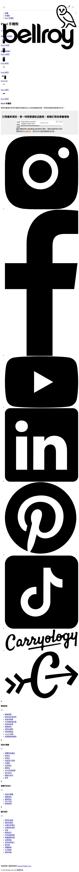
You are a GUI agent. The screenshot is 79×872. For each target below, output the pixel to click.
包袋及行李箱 (10, 760)
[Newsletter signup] (68, 7)
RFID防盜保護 (10, 770)
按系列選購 (9, 794)
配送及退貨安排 (10, 717)
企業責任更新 (10, 827)
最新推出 (8, 799)
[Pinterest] (41, 519)
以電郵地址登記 (18, 123)
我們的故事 (9, 820)
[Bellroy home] (39, 49)
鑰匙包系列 (9, 775)
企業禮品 (8, 840)
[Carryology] (41, 664)
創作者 (7, 845)
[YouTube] (41, 382)
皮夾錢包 (8, 765)
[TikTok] (41, 592)
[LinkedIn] (41, 445)
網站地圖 (8, 852)
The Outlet (8, 801)
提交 (59, 121)
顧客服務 (8, 714)
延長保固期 (9, 719)
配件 (6, 778)
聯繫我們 (8, 727)
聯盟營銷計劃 (10, 837)
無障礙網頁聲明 (10, 736)
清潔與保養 (9, 724)
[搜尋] (73, 7)
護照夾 (7, 768)
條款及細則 (9, 729)
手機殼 (7, 763)
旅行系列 (8, 773)
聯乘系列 (8, 832)
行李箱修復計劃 (10, 722)
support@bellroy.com (24, 866)
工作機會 (8, 850)
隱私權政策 (27, 131)
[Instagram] (41, 173)
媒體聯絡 (8, 847)
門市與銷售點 (10, 835)
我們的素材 (9, 823)
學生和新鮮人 (10, 842)
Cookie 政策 (9, 734)
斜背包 (7, 758)
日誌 (6, 830)
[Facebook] (41, 283)
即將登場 (8, 803)
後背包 (7, 756)
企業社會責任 (10, 825)
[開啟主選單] (4, 7)
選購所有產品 (10, 753)
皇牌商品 (8, 797)
